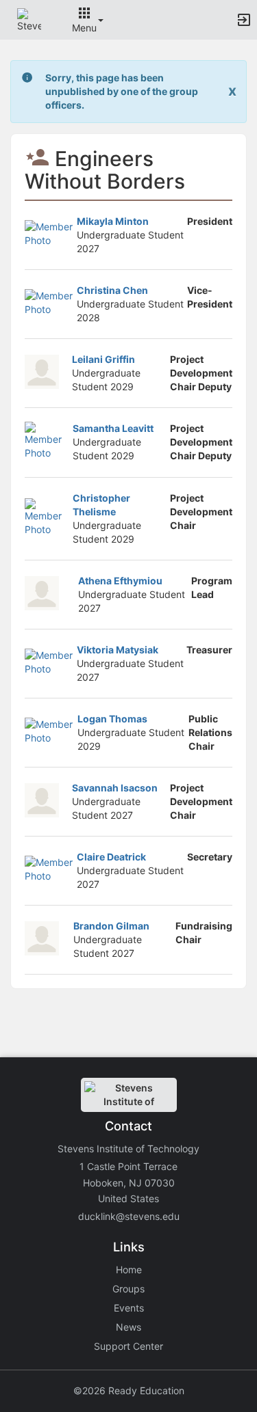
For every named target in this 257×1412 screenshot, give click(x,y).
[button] (29, 19)
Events (129, 1308)
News (128, 1327)
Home (129, 1269)
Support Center (128, 1346)
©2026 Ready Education (128, 1390)
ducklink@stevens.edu (129, 1216)
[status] (129, 91)
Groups (128, 1288)
